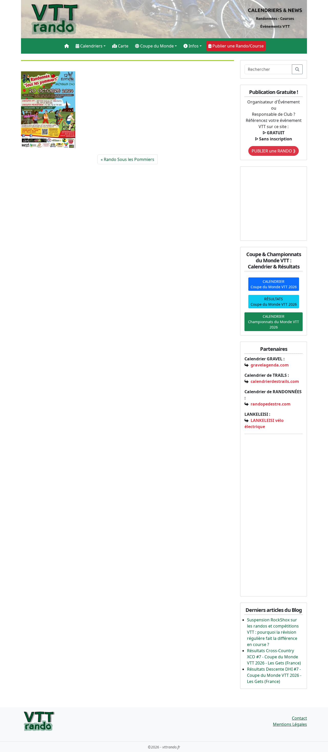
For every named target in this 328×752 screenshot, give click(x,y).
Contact (299, 718)
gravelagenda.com (270, 365)
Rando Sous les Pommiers (129, 159)
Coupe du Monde (156, 46)
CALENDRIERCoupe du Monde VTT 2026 (274, 284)
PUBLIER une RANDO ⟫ (273, 151)
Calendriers (90, 46)
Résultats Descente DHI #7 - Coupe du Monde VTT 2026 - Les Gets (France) (274, 675)
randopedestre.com (271, 404)
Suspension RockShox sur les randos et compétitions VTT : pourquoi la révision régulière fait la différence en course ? (273, 632)
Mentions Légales (290, 724)
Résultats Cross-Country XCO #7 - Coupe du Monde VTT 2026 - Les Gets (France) (274, 657)
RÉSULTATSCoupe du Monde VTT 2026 (274, 301)
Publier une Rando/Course (237, 46)
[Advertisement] (276, 203)
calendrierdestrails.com (275, 381)
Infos (193, 46)
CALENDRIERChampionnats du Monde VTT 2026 (273, 322)
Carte (122, 46)
